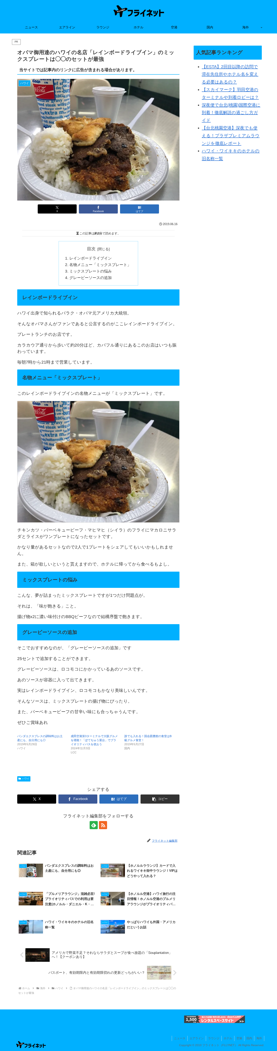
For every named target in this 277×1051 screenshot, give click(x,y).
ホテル (228, 1038)
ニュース (179, 1038)
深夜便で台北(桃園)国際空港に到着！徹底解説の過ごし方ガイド (231, 113)
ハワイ (25, 778)
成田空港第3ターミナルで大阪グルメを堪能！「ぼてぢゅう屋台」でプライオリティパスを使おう (94, 740)
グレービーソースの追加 (90, 278)
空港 (239, 1038)
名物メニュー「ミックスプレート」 (100, 265)
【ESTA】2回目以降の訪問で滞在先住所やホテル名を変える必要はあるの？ (230, 74)
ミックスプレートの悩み (90, 271)
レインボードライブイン (90, 258)
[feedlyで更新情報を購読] (94, 825)
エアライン (197, 1038)
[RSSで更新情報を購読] (103, 825)
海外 (259, 1038)
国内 (249, 1038)
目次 (91, 248)
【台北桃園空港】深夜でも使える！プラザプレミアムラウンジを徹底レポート (231, 136)
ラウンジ (213, 1038)
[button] (160, 799)
